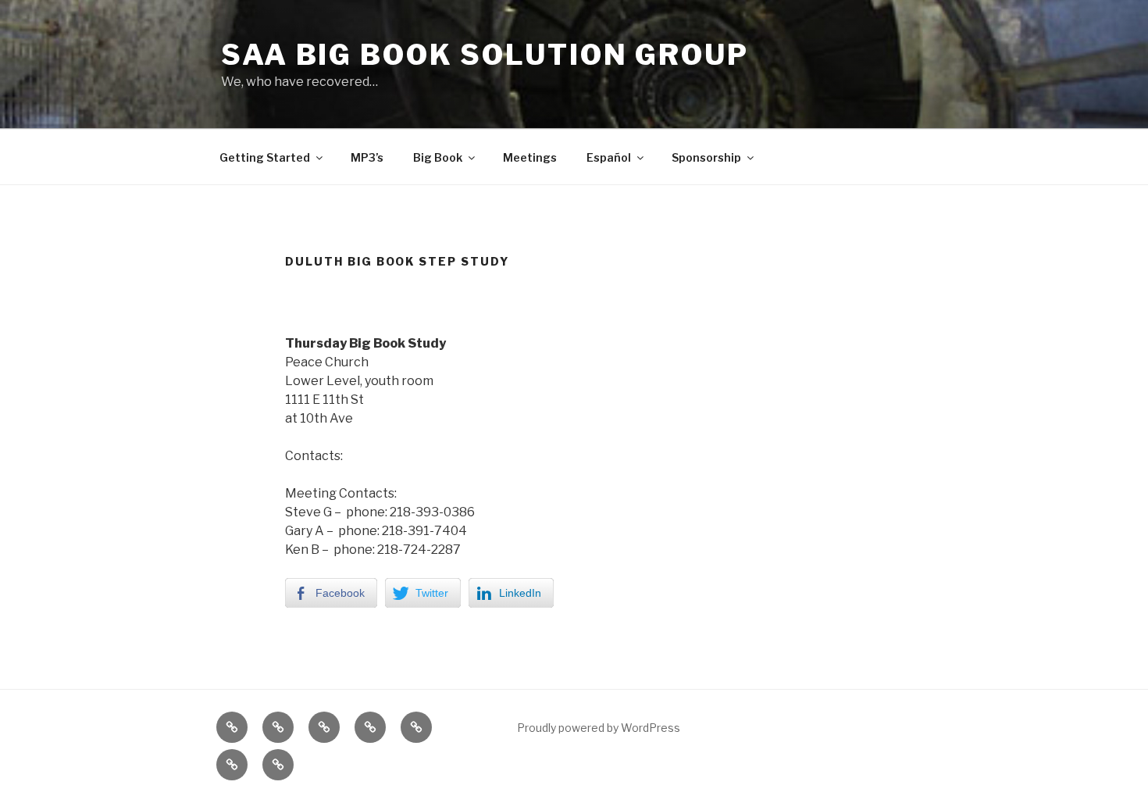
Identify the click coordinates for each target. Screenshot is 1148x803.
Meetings (530, 157)
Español (608, 157)
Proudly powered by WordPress (598, 727)
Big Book (437, 157)
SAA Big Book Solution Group (485, 54)
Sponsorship (706, 157)
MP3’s (367, 157)
